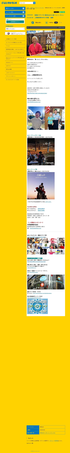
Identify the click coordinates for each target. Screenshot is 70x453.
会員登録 (56, 440)
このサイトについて (10, 72)
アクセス (8, 45)
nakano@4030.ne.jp (31, 267)
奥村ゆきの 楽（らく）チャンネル (37, 7)
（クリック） (48, 201)
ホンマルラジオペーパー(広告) (12, 79)
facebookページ (9, 62)
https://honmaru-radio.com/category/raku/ (37, 93)
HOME (28, 7)
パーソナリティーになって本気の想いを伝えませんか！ (15, 53)
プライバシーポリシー (11, 76)
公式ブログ (8, 65)
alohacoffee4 (41, 208)
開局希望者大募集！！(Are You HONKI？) (15, 49)
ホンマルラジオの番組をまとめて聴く (14, 42)
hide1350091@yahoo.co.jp (33, 102)
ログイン (51, 440)
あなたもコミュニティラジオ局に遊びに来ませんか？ (15, 58)
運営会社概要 (9, 69)
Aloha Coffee (41, 210)
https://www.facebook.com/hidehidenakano (42, 293)
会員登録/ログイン (15, 21)
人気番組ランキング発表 (11, 39)
